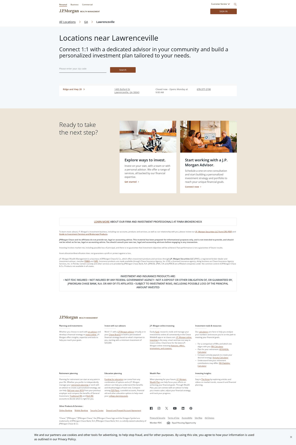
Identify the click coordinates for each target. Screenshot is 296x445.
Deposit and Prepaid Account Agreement (123, 410)
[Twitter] (166, 408)
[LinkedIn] (183, 408)
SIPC (96, 261)
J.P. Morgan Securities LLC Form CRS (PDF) (213, 231)
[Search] (235, 4)
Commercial (87, 4)
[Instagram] (159, 408)
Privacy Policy (67, 439)
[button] (291, 437)
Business (74, 4)
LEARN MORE (102, 221)
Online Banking (65, 410)
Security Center (97, 410)
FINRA (87, 261)
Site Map (198, 418)
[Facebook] (151, 408)
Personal (63, 4)
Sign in (224, 11)
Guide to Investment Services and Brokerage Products (83, 234)
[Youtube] (175, 408)
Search (122, 69)
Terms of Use (173, 418)
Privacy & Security (157, 418)
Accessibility (187, 418)
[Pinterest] (190, 408)
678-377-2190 (204, 89)
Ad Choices (209, 418)
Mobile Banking (81, 410)
